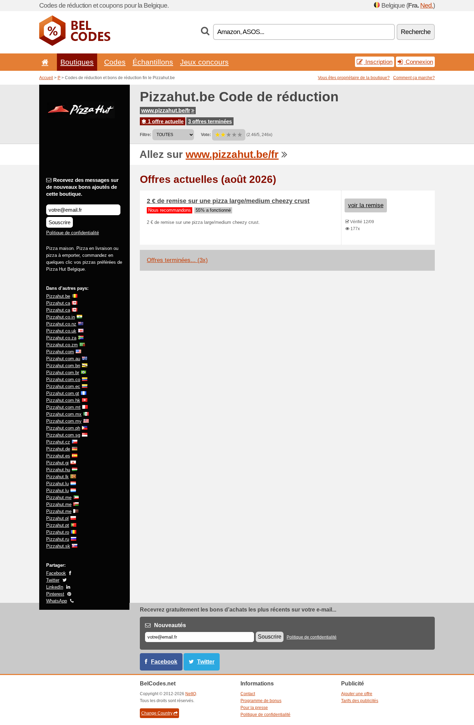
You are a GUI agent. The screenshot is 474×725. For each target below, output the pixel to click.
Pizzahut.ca (58, 303)
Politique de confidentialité (72, 232)
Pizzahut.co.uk (61, 331)
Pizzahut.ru (57, 539)
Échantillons (153, 62)
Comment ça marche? (414, 77)
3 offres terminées (210, 121)
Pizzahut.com (60, 351)
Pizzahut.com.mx (64, 414)
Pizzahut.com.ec (63, 386)
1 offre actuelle (165, 121)
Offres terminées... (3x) (177, 260)
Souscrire (59, 222)
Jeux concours (204, 62)
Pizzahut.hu (58, 469)
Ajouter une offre (356, 693)
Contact (247, 693)
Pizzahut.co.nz (61, 324)
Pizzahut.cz (58, 442)
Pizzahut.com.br (62, 372)
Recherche (416, 31)
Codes (115, 62)
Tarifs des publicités (359, 700)
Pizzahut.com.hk (63, 400)
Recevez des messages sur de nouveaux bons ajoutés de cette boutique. (82, 187)
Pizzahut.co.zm (62, 344)
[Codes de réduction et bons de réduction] (74, 44)
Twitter (52, 580)
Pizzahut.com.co (63, 379)
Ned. (426, 5)
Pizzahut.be (58, 296)
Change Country (156, 713)
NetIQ (190, 693)
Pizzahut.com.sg (63, 435)
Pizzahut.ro (57, 532)
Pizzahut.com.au (63, 358)
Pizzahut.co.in (60, 317)
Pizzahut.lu (57, 483)
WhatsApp (56, 601)
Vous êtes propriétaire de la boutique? (354, 77)
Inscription (378, 61)
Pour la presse (254, 707)
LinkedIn (54, 587)
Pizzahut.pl (57, 518)
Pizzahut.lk (57, 476)
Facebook (56, 573)
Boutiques (77, 62)
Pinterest (55, 594)
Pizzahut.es (58, 455)
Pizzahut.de (58, 449)
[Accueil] (43, 62)
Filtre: (145, 134)
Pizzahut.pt (57, 525)
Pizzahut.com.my (64, 421)
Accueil (46, 77)
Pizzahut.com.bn (63, 365)
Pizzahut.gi (57, 462)
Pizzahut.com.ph (63, 428)
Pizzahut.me (58, 497)
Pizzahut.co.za (61, 337)
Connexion (418, 61)
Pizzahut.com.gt (62, 393)
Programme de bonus (260, 700)
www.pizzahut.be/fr (165, 110)
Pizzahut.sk (58, 546)
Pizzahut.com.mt (63, 407)
